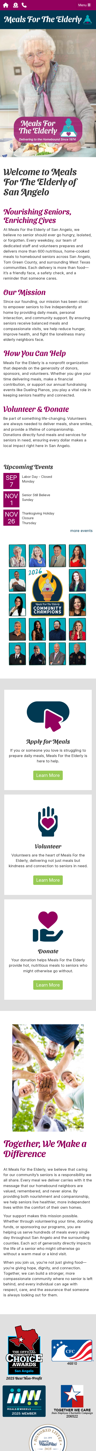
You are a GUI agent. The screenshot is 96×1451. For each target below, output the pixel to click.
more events (81, 530)
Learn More (48, 775)
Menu (83, 5)
